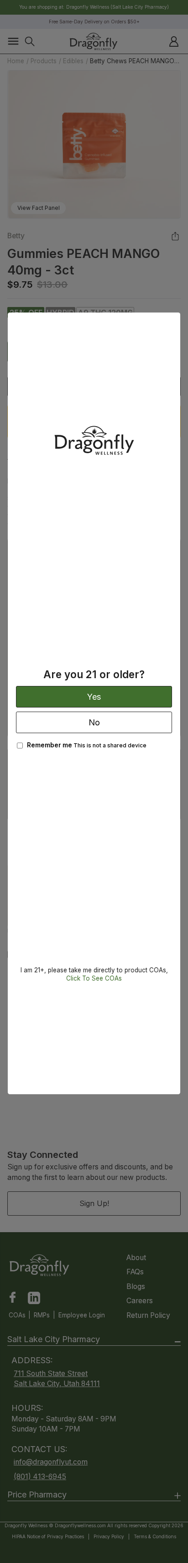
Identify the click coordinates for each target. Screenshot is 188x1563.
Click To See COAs (94, 978)
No (94, 722)
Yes (94, 697)
